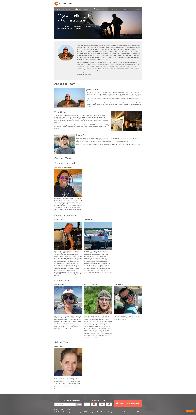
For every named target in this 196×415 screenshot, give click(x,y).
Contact (61, 409)
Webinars (114, 9)
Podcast (125, 9)
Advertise (67, 409)
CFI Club (136, 9)
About (56, 409)
